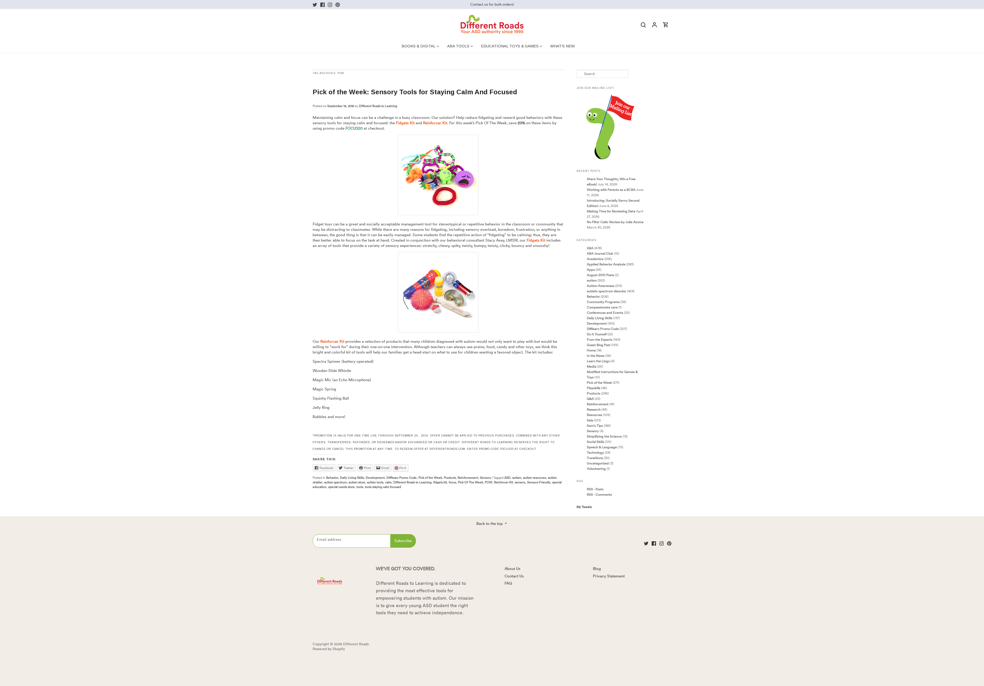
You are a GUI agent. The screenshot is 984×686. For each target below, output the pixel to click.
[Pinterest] (337, 4)
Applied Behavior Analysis (606, 264)
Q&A (590, 399)
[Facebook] (322, 4)
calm (388, 482)
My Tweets (584, 507)
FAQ (508, 583)
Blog (597, 568)
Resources (594, 415)
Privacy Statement (609, 576)
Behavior (332, 478)
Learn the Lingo (598, 361)
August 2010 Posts (600, 275)
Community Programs (603, 302)
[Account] (654, 24)
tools (359, 487)
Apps (591, 269)
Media (591, 366)
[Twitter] (315, 4)
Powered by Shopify (329, 649)
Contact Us (514, 576)
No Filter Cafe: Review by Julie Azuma (615, 222)
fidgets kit (440, 482)
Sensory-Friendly (538, 482)
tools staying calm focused (383, 487)
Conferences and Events (605, 312)
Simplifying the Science (604, 436)
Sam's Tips (595, 425)
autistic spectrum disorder (606, 291)
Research (594, 409)
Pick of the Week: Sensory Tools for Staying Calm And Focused (415, 92)
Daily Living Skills (352, 478)
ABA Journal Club (600, 253)
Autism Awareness (600, 286)
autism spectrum (335, 482)
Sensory (485, 478)
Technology (595, 452)
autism (516, 478)
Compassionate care (602, 307)
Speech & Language (602, 447)
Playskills (593, 388)
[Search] (643, 24)
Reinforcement (468, 478)
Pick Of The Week (470, 482)
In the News (595, 356)
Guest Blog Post (598, 345)
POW (488, 482)
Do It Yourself (597, 334)
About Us (512, 568)
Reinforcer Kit (503, 482)
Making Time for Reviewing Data (611, 211)
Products (450, 478)
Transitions (595, 458)
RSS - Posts (595, 489)
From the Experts (599, 339)
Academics (595, 259)
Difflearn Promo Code (401, 478)
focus (452, 482)
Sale (590, 420)
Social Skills (595, 442)
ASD (507, 478)
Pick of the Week (430, 478)
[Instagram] (330, 4)
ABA (590, 248)
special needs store (341, 487)
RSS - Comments (599, 494)
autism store (356, 482)
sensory (520, 482)
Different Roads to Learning (378, 106)
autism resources (534, 478)
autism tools (375, 482)
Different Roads (356, 644)
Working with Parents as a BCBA (611, 190)
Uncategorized (598, 463)
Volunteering (596, 468)
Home (591, 350)
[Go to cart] (666, 24)
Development (375, 478)
